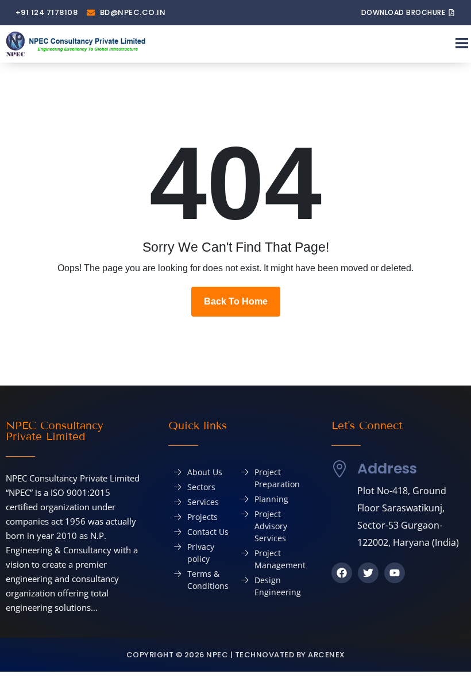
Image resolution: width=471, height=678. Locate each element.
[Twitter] (368, 573)
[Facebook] (341, 573)
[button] (461, 43)
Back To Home (236, 301)
